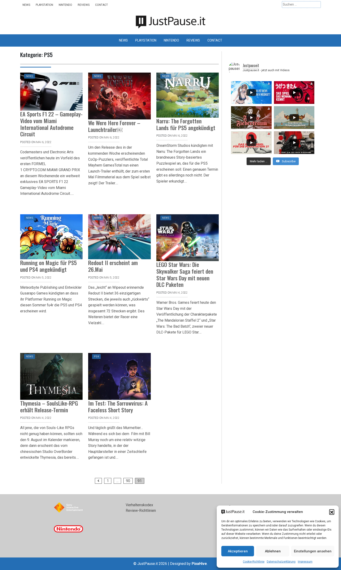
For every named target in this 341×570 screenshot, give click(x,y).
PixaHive (199, 563)
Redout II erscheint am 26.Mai (113, 265)
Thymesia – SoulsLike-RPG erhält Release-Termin (49, 406)
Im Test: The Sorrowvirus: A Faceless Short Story (118, 406)
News (26, 4)
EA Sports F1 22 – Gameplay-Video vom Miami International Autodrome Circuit (51, 124)
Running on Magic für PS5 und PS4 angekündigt (48, 265)
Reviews (84, 4)
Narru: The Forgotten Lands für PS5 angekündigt (185, 124)
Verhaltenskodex (139, 505)
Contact (101, 4)
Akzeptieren (238, 551)
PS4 (96, 356)
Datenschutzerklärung (281, 561)
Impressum (305, 561)
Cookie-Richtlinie (253, 561)
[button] (331, 511)
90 (128, 481)
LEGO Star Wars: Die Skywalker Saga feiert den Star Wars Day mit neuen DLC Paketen (184, 274)
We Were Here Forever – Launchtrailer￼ (114, 126)
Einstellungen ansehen (312, 551)
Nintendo (65, 4)
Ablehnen (273, 551)
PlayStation (44, 4)
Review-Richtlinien (141, 510)
